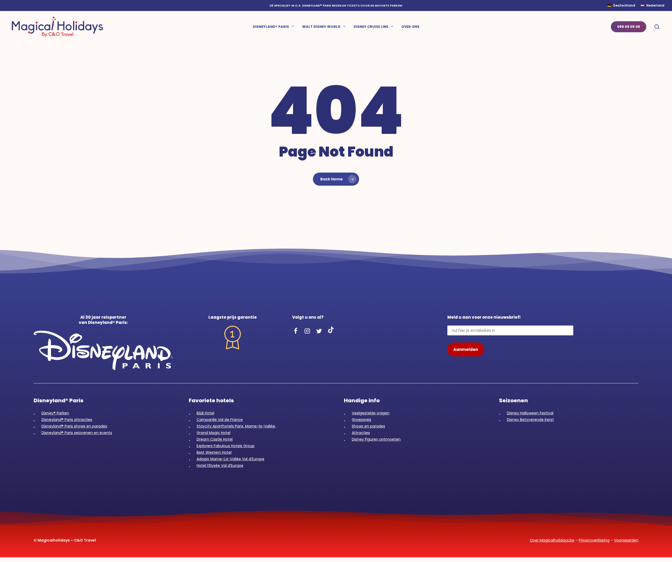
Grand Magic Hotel (213, 432)
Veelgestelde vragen (371, 413)
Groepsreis (361, 419)
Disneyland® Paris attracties (66, 419)
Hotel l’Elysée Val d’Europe (220, 465)
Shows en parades (368, 426)
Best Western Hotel (214, 452)
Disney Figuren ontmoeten (376, 439)
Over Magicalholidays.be (552, 540)
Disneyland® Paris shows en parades (74, 426)
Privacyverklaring (594, 540)
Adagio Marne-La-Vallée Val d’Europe (230, 459)
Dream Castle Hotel (215, 439)
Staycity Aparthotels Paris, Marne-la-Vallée (236, 426)
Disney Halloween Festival (530, 413)
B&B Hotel (205, 413)
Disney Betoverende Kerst (530, 419)
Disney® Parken (55, 413)
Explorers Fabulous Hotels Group (226, 445)
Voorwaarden (626, 540)
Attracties (361, 432)
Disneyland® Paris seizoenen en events (76, 432)
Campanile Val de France (220, 419)
